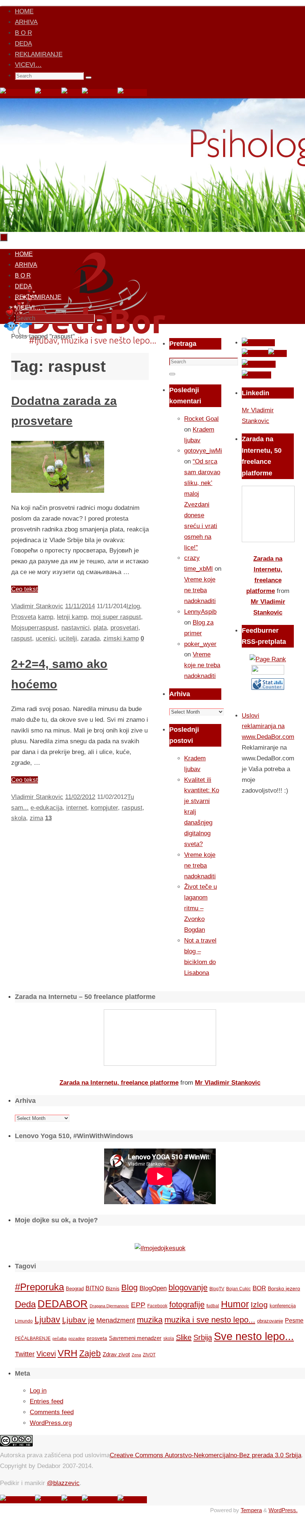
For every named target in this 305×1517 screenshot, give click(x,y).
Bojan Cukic (238, 1288)
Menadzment (115, 1320)
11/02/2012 (80, 796)
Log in (38, 1390)
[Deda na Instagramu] (100, 92)
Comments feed (52, 1412)
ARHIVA (26, 22)
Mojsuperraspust (34, 627)
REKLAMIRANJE (38, 54)
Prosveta (23, 616)
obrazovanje (270, 1321)
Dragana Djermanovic (109, 1306)
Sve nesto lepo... (254, 1336)
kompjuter (104, 807)
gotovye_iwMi (203, 450)
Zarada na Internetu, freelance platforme (119, 1082)
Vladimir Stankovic (37, 606)
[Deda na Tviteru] (48, 92)
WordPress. (283, 1510)
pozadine (76, 1338)
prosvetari (124, 627)
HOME (24, 11)
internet (76, 807)
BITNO (95, 1288)
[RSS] (71, 92)
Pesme (294, 1320)
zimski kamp (121, 638)
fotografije (187, 1304)
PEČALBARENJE (33, 1338)
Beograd (75, 1288)
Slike (184, 1337)
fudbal (212, 1305)
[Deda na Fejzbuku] (17, 92)
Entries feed (46, 1401)
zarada (90, 638)
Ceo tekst (24, 589)
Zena (136, 1355)
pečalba (59, 1338)
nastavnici (75, 627)
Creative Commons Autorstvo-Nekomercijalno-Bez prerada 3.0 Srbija (205, 1455)
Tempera (251, 1510)
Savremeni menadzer (135, 1338)
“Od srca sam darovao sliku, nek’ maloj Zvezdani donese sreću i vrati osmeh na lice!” (202, 504)
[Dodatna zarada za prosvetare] (57, 490)
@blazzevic (63, 1483)
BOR (259, 1288)
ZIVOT (149, 1354)
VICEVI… (28, 64)
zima (36, 818)
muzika (150, 1320)
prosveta (97, 1338)
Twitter (25, 1354)
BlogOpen (153, 1288)
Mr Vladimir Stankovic (227, 1082)
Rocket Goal (201, 418)
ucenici (45, 638)
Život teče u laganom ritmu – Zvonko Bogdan (200, 908)
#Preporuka (39, 1286)
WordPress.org (51, 1422)
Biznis (112, 1288)
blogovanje (188, 1287)
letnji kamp (72, 616)
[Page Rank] (268, 659)
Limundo (24, 1321)
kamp (45, 616)
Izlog (133, 606)
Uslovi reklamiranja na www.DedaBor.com (268, 726)
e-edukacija (46, 807)
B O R (23, 32)
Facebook (157, 1305)
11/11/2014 (80, 606)
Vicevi (46, 1354)
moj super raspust (116, 616)
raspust (21, 638)
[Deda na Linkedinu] (132, 92)
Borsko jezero (284, 1288)
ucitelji (68, 638)
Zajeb (90, 1353)
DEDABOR (63, 1304)
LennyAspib (200, 611)
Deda (25, 1304)
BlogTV (216, 1288)
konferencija (283, 1305)
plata (100, 627)
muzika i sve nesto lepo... (209, 1320)
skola (18, 818)
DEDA (23, 43)
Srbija (202, 1337)
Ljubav (47, 1319)
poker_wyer (200, 644)
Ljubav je (78, 1320)
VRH (67, 1353)
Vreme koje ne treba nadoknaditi (200, 590)
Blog (129, 1287)
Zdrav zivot (116, 1354)
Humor (235, 1304)
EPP (138, 1305)
